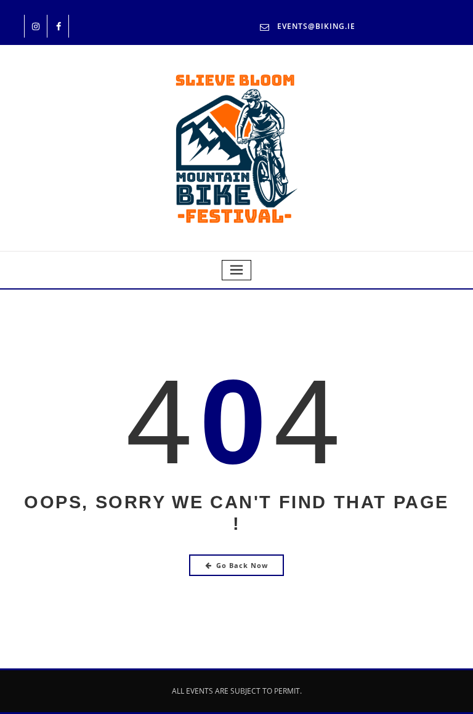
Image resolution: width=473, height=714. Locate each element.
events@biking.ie (316, 26)
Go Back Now (242, 565)
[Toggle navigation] (236, 270)
